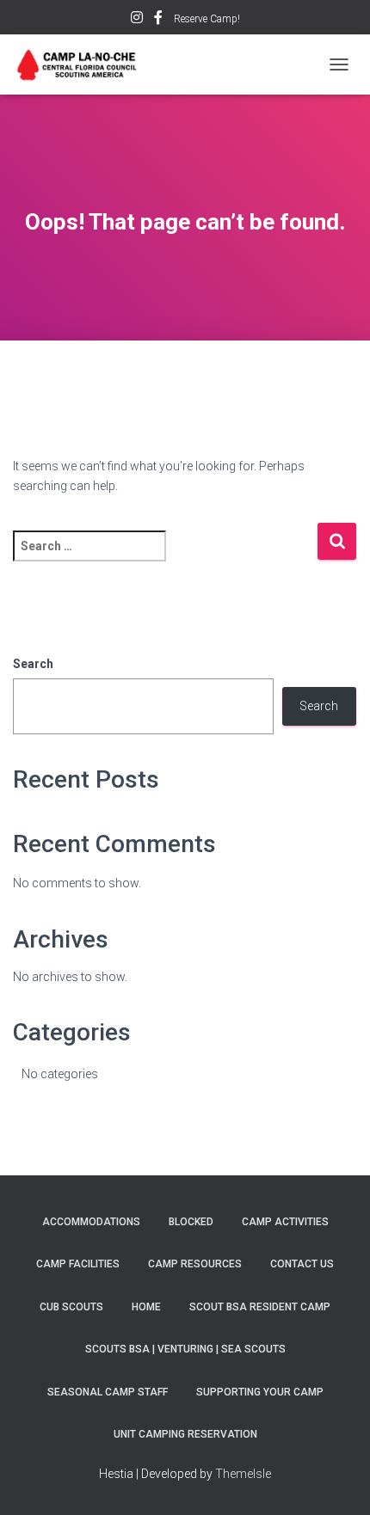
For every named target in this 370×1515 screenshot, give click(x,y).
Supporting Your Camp (260, 1392)
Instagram (137, 20)
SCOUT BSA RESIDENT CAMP (259, 1307)
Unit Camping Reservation (185, 1434)
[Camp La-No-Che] (84, 64)
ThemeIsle (243, 1474)
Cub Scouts (71, 1307)
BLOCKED (191, 1222)
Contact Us (302, 1264)
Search (33, 664)
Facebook (158, 20)
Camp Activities (285, 1222)
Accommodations (91, 1222)
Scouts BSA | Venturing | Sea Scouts (185, 1349)
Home (146, 1307)
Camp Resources (195, 1264)
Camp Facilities (78, 1264)
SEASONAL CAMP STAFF (107, 1392)
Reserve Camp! (207, 19)
